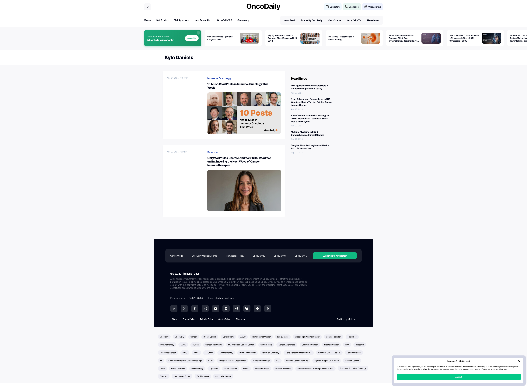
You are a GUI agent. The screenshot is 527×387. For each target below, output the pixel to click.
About (174, 319)
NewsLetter (373, 20)
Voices (147, 20)
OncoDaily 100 (224, 20)
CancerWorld (176, 255)
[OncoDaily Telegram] (236, 308)
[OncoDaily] (263, 6)
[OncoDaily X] (184, 308)
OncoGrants (334, 20)
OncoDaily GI (280, 255)
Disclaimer (240, 319)
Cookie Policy (224, 319)
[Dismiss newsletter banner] (198, 33)
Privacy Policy (189, 319)
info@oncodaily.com (224, 298)
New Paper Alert (203, 20)
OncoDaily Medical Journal (205, 255)
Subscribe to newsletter (335, 255)
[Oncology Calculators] (327, 7)
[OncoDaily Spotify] (226, 308)
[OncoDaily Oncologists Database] (346, 7)
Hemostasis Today (235, 255)
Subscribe (191, 38)
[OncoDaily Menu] (147, 6)
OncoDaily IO (259, 255)
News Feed (289, 20)
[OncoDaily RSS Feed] (267, 308)
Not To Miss (162, 20)
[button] (519, 361)
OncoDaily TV (354, 20)
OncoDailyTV (301, 255)
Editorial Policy (206, 319)
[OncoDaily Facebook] (194, 308)
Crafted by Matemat (347, 319)
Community (243, 20)
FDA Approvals (181, 20)
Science (212, 152)
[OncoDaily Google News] (257, 308)
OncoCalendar (374, 7)
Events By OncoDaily (312, 20)
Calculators (335, 7)
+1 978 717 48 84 (194, 298)
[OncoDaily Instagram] (205, 308)
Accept (458, 377)
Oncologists (354, 7)
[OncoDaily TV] (215, 308)
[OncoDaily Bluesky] (246, 308)
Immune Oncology (219, 78)
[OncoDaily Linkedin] (173, 308)
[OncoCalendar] (366, 7)
